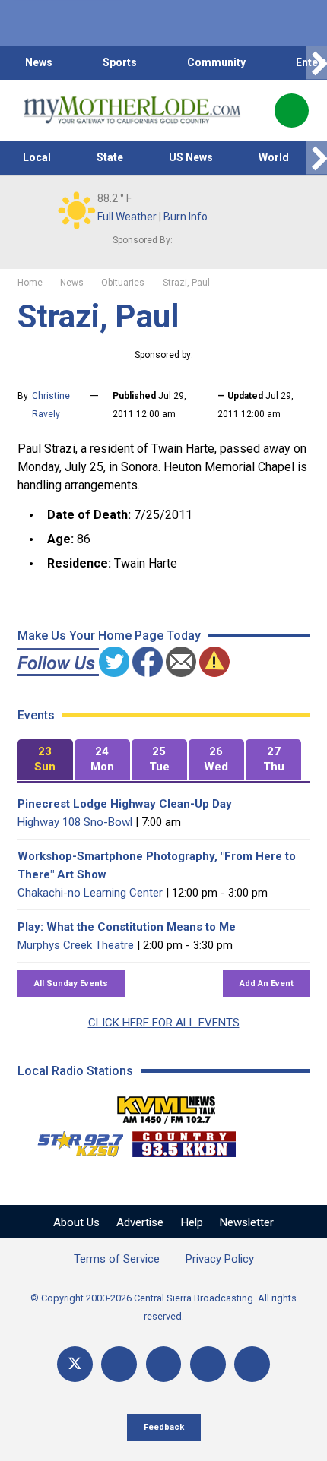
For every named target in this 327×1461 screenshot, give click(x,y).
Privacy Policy (220, 1259)
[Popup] (292, 110)
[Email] (208, 1364)
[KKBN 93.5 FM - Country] (183, 1140)
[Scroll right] (316, 63)
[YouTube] (164, 1364)
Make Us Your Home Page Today (109, 635)
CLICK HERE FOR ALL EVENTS (164, 1022)
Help (192, 1222)
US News (191, 157)
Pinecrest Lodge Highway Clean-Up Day (124, 804)
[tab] (45, 760)
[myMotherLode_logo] (132, 110)
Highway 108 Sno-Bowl (74, 822)
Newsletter (247, 1222)
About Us (76, 1222)
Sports (120, 62)
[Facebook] (119, 1364)
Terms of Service (117, 1259)
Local (37, 157)
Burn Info (186, 216)
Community (216, 62)
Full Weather (127, 216)
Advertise (140, 1222)
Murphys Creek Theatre (75, 945)
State (110, 157)
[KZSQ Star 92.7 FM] (74, 1140)
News (38, 62)
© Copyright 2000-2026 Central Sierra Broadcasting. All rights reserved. (163, 1307)
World (274, 157)
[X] (75, 1364)
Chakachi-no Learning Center (90, 893)
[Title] (252, 1364)
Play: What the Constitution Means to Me (126, 927)
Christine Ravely (51, 405)
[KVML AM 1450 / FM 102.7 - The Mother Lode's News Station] (166, 1105)
